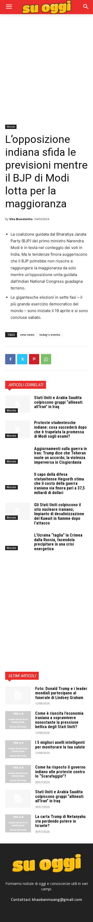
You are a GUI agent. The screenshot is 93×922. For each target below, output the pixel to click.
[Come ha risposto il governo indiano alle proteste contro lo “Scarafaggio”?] (18, 774)
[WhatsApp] (46, 359)
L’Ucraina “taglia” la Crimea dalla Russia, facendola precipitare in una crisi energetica (58, 542)
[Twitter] (22, 359)
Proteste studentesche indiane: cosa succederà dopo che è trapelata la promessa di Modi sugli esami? (60, 429)
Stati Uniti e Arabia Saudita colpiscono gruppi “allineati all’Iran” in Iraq (58, 402)
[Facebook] (10, 359)
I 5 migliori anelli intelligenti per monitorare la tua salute (60, 744)
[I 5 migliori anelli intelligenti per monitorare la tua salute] (18, 749)
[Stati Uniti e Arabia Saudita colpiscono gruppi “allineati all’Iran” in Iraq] (17, 404)
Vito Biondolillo (21, 219)
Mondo (11, 126)
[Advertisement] (46, 68)
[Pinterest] (34, 359)
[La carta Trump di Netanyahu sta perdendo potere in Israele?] (18, 823)
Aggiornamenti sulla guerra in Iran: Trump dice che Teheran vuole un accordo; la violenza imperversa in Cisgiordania (60, 455)
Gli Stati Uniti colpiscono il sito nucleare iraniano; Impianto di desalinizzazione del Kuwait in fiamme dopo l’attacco (59, 513)
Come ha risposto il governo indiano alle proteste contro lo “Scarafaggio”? (60, 772)
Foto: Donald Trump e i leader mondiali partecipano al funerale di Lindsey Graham (61, 693)
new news (27, 335)
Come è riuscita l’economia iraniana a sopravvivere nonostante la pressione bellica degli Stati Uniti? (59, 720)
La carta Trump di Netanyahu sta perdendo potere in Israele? (60, 821)
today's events (50, 335)
